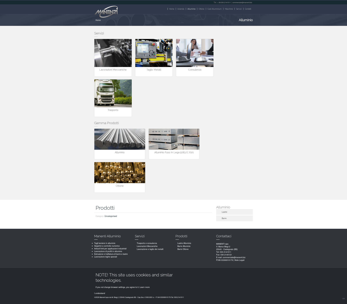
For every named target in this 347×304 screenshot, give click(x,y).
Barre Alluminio (183, 246)
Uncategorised (111, 216)
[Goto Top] (343, 298)
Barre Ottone (183, 249)
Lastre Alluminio (184, 243)
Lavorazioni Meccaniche (147, 246)
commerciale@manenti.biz (242, 2)
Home (98, 20)
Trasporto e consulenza (147, 243)
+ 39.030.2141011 (224, 2)
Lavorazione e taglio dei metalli (150, 249)
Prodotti (105, 208)
